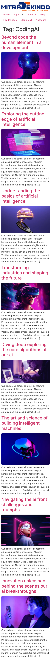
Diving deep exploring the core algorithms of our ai (24, 350)
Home (6, 14)
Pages (17, 14)
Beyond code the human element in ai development (22, 42)
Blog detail (26, 20)
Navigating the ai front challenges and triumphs (24, 504)
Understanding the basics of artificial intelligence (20, 196)
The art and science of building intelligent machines (24, 423)
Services (32, 14)
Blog (42, 14)
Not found (41, 20)
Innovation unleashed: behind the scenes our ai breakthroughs (24, 586)
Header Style (10, 20)
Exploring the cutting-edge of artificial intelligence (24, 119)
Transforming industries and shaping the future (24, 273)
